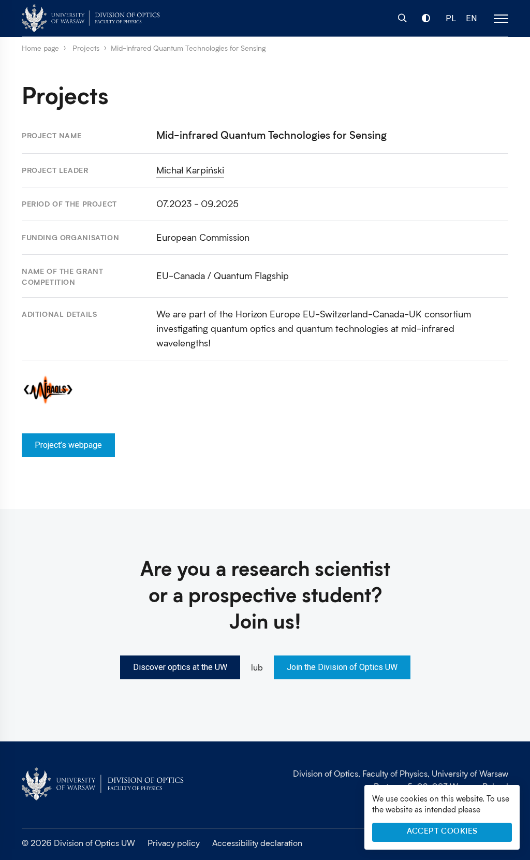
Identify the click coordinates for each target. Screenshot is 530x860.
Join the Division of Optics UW (342, 667)
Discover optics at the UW (180, 667)
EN (471, 18)
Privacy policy (174, 843)
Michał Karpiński (190, 170)
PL (451, 18)
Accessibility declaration (257, 843)
